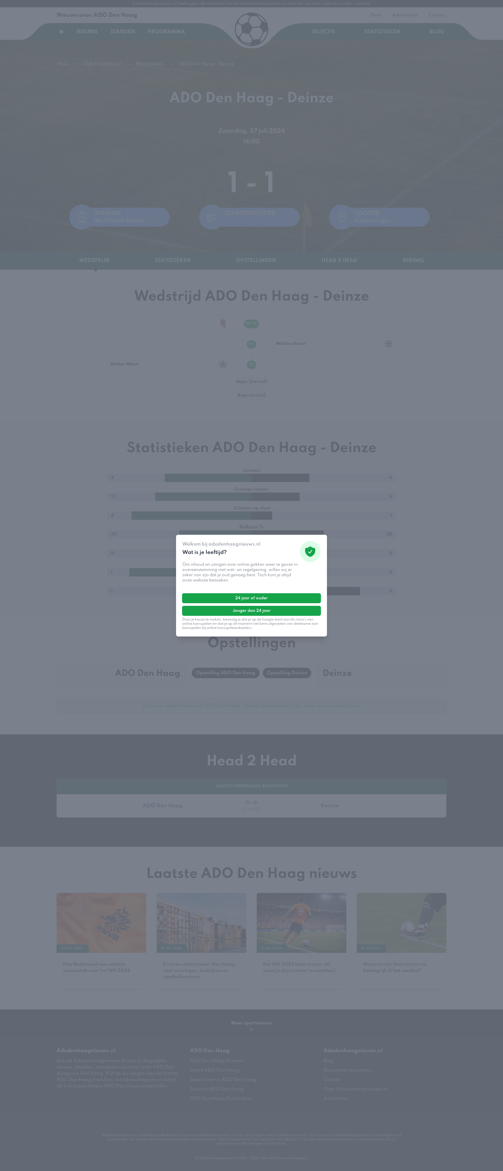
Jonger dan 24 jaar (252, 611)
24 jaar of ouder (251, 598)
